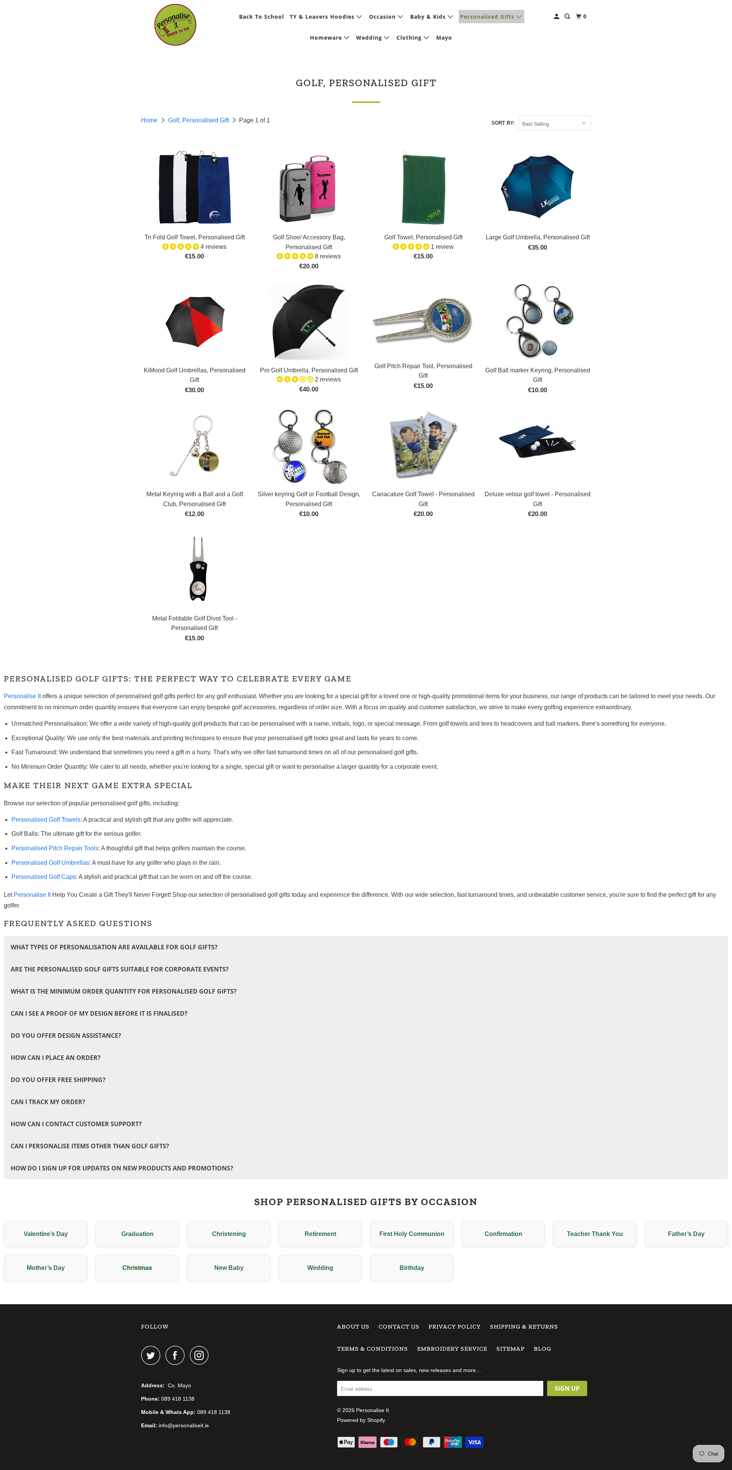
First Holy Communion (412, 1234)
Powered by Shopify (361, 1420)
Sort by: (503, 123)
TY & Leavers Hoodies (323, 16)
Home (150, 120)
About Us (353, 1326)
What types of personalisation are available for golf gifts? (114, 947)
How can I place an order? (56, 1057)
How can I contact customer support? (76, 1124)
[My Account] (557, 16)
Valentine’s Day (46, 1234)
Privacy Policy (455, 1326)
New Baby (229, 1268)
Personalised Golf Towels (45, 819)
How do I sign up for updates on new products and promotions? (122, 1168)
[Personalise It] (175, 25)
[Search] (568, 16)
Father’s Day (686, 1234)
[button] (181, 247)
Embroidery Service (452, 1348)
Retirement (320, 1234)
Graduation (137, 1234)
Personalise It (22, 696)
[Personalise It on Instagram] (201, 1357)
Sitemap (510, 1348)
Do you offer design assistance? (66, 1035)
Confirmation (503, 1234)
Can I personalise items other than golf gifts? (90, 1146)
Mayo (444, 37)
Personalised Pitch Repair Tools (54, 848)
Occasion (383, 16)
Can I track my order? (48, 1102)
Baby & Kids (429, 16)
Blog (542, 1348)
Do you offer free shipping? (58, 1080)
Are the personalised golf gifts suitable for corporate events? (120, 969)
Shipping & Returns (524, 1326)
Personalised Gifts (488, 16)
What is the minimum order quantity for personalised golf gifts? (124, 991)
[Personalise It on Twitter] (152, 1357)
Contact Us (399, 1326)
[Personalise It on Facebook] (176, 1357)
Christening (229, 1234)
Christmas (137, 1268)
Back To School (261, 16)
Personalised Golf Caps (43, 877)
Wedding (370, 37)
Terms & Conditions (372, 1348)
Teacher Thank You (595, 1234)
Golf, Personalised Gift (199, 120)
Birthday (412, 1268)
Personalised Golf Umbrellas (50, 862)
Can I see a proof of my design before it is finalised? (99, 1013)
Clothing (410, 37)
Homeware (327, 37)
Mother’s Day (46, 1268)
